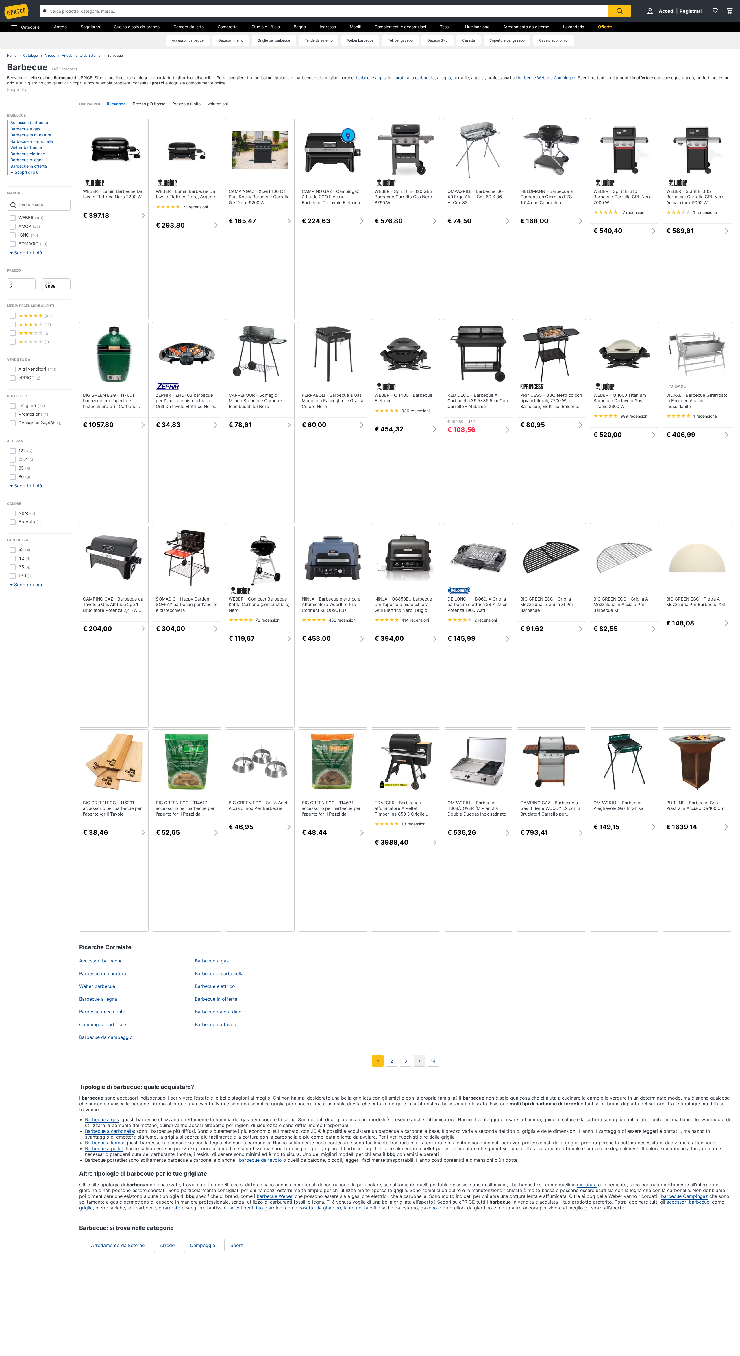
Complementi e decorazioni (400, 26)
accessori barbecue (688, 1202)
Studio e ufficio (265, 26)
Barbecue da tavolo (216, 1024)
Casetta (468, 40)
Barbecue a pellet (104, 1148)
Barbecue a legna (27, 159)
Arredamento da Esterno (81, 55)
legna (446, 77)
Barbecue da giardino (218, 1012)
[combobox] (324, 11)
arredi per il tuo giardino (255, 1208)
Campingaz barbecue (102, 1024)
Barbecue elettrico (27, 153)
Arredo (60, 26)
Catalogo (30, 55)
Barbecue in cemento (102, 1012)
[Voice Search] (44, 12)
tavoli (370, 1208)
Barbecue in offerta (28, 166)
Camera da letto (188, 26)
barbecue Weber (533, 77)
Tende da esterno (319, 40)
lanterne (352, 1208)
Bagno (300, 26)
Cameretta (228, 26)
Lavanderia (573, 26)
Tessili (445, 26)
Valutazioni (218, 103)
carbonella (425, 77)
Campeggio (202, 1245)
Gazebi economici (553, 40)
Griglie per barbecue (274, 40)
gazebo (429, 1208)
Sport (236, 1245)
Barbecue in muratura (30, 134)
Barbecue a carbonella (31, 141)
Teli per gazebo (400, 40)
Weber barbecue (360, 40)
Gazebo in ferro (230, 40)
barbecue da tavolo (260, 1160)
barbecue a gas (371, 77)
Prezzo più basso (149, 103)
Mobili (355, 26)
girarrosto (169, 1208)
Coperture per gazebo (507, 40)
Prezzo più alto (186, 103)
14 (433, 1060)
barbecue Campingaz (684, 1196)
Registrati (691, 11)
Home (11, 55)
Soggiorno (90, 26)
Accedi (666, 11)
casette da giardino (320, 1208)
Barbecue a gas (25, 128)
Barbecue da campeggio (106, 1037)
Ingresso (328, 26)
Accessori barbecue (188, 40)
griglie (86, 1208)
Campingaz (565, 77)
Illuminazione (477, 26)
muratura (400, 77)
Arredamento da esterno (526, 26)
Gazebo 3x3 (437, 40)
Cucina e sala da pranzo (137, 26)
